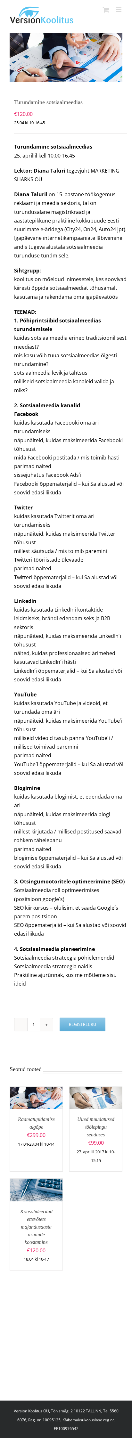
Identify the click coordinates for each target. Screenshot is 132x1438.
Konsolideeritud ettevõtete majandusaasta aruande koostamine (36, 1227)
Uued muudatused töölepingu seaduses (95, 1127)
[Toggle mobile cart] (106, 9)
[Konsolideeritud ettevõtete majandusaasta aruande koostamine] (36, 1182)
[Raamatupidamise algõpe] (36, 1090)
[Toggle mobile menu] (119, 9)
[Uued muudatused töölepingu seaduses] (96, 1090)
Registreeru (82, 1024)
